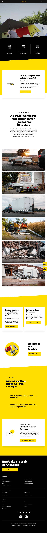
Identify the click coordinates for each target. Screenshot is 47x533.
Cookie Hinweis (32, 525)
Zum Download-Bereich (33, 322)
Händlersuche (4, 504)
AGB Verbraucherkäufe (28, 478)
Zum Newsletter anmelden (27, 440)
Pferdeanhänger (27, 492)
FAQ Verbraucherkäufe (6, 506)
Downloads (4, 508)
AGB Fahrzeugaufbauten (7, 481)
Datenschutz (19, 525)
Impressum (14, 525)
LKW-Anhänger (5, 495)
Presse (25, 501)
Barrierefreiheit (25, 525)
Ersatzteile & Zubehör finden (33, 354)
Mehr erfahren (24, 91)
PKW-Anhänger (5, 492)
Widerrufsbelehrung (28, 481)
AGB (3, 478)
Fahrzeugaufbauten (28, 495)
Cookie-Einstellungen (6, 485)
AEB (3, 483)
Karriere (25, 506)
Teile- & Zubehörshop (28, 504)
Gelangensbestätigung (28, 483)
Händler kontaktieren (9, 470)
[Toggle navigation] (2, 1)
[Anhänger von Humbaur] (23, 2)
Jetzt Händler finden (10, 326)
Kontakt (3, 501)
